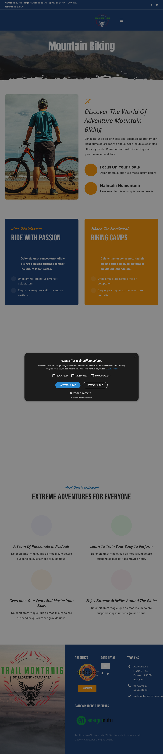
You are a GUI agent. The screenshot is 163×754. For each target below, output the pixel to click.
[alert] (81, 377)
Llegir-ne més (112, 368)
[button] (81, 393)
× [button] (135, 356)
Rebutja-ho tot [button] (95, 385)
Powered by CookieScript (81, 397)
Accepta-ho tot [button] (68, 385)
